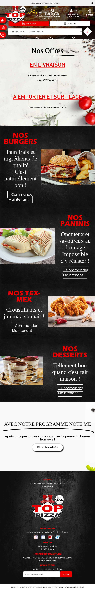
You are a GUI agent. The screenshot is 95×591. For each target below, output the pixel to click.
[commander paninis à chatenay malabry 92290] (27, 246)
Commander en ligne (74, 587)
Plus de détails (47, 447)
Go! (88, 31)
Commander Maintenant (21, 197)
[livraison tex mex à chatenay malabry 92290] (71, 311)
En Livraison (30, 23)
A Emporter (71, 23)
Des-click (59, 587)
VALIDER (66, 574)
